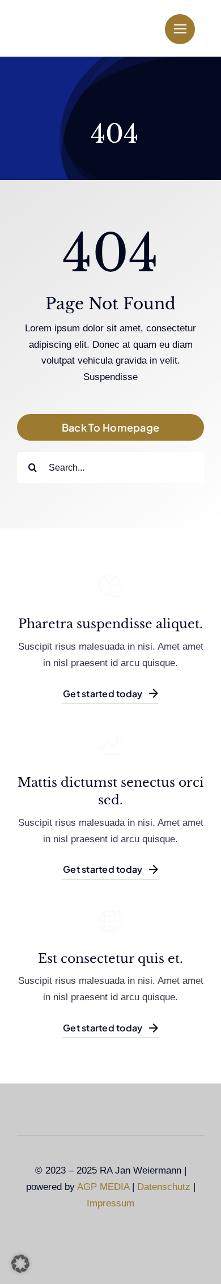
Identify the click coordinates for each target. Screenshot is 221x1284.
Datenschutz (163, 1186)
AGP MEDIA (103, 1186)
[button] (20, 1263)
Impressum (110, 1203)
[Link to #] (180, 29)
